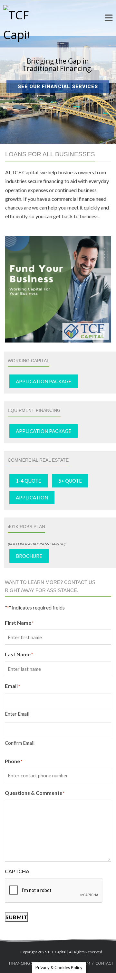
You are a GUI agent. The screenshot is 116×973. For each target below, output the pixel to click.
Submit (16, 917)
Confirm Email (19, 743)
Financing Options (28, 963)
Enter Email (17, 714)
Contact (104, 963)
